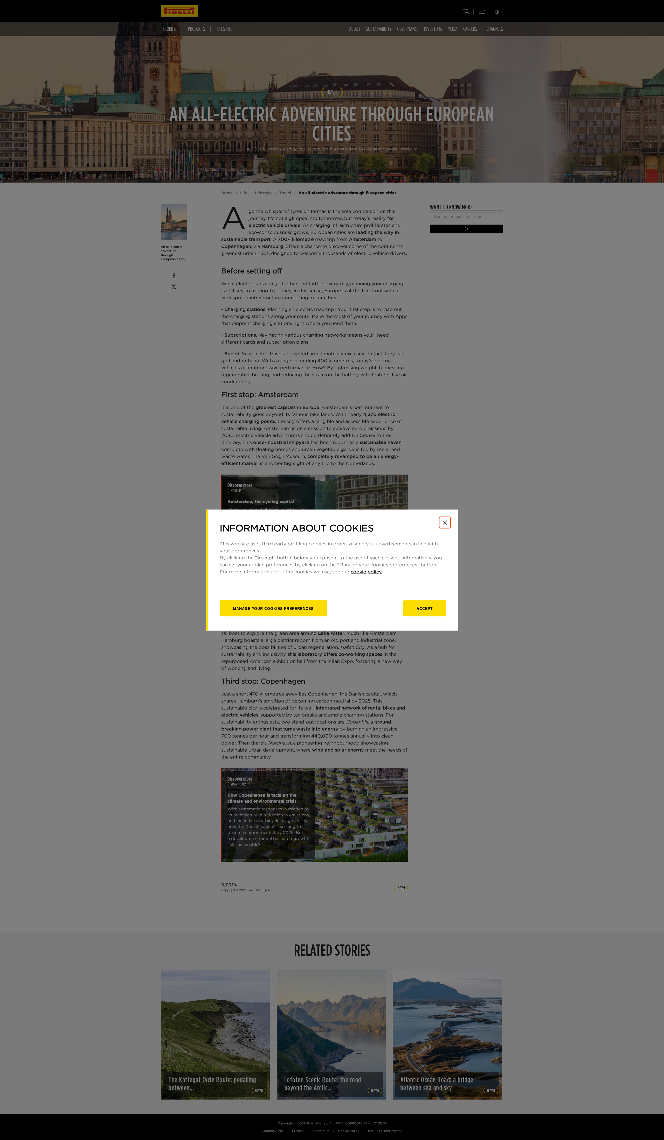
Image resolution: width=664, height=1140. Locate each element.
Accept (425, 608)
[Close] (445, 522)
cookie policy (366, 572)
